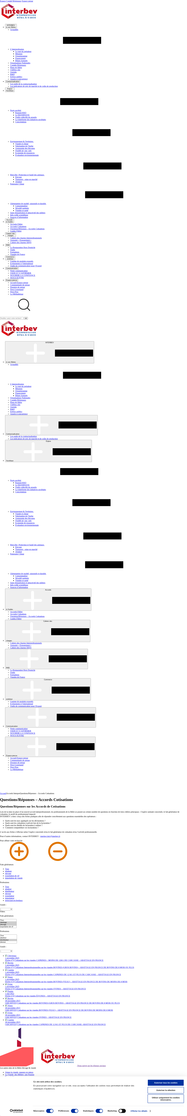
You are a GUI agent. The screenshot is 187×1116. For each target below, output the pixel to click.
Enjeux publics (16, 77)
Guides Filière (15, 231)
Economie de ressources (25, 153)
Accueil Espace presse (19, 283)
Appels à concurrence (19, 79)
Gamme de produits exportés (21, 261)
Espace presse (27, 1)
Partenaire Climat (17, 184)
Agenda (13, 72)
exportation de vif (12, 876)
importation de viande (14, 878)
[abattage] (8, 922)
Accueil (3, 793)
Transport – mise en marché (26, 179)
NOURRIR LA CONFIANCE (22, 275)
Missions (18, 54)
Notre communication (19, 271)
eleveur (8, 893)
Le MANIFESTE (22, 115)
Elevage (18, 177)
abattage (8, 871)
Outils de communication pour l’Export (26, 266)
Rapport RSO (20, 113)
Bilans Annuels (21, 61)
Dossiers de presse (17, 287)
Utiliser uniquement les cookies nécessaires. (166, 1099)
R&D (12, 74)
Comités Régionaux (18, 65)
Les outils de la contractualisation (23, 84)
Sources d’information (19, 217)
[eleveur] (8, 942)
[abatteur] (8, 938)
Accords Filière (16, 224)
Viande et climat (21, 144)
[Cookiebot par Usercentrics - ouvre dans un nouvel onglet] (16, 1111)
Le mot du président (23, 51)
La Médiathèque (16, 294)
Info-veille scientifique (19, 215)
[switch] (74, 1111)
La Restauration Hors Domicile (22, 247)
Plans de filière (16, 67)
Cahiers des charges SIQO (20, 242)
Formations (14, 252)
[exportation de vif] (8, 927)
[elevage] (8, 925)
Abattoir (18, 182)
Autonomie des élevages (25, 148)
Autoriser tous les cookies (165, 1083)
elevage (8, 873)
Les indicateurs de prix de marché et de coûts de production (34, 86)
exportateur (9, 896)
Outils (12, 250)
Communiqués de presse (20, 285)
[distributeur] (8, 940)
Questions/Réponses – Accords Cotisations (27, 229)
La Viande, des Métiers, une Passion (19, 1074)
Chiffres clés (15, 70)
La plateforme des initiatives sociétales (30, 119)
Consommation (21, 206)
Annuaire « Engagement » (20, 240)
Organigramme (21, 56)
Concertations (20, 122)
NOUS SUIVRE (17, 278)
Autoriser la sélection (165, 1090)
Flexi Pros (14, 292)
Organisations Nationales (20, 63)
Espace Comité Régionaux (10, 1)
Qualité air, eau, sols (23, 151)
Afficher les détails (139, 1111)
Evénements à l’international (21, 263)
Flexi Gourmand (16, 289)
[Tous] (8, 920)
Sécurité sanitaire (22, 208)
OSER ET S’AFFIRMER (20, 273)
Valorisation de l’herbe (24, 146)
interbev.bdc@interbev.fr (50, 836)
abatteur (8, 889)
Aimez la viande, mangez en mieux (19, 1072)
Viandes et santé (21, 210)
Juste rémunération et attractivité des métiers (27, 213)
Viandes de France (17, 254)
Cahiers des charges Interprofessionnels (26, 238)
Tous (7, 869)
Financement (20, 58)
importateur (9, 898)
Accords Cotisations (18, 226)
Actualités (14, 30)
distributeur (9, 891)
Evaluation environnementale (27, 155)
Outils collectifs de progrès (26, 117)
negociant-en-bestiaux (14, 900)
